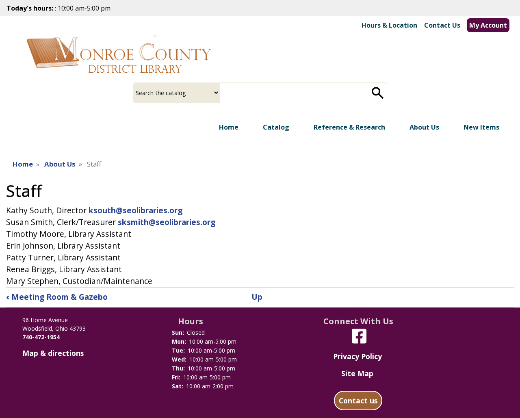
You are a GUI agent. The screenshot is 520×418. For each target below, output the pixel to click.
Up (256, 296)
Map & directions (53, 353)
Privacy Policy (357, 356)
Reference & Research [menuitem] (349, 127)
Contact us (358, 400)
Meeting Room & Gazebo (57, 296)
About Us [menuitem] (424, 127)
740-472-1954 (41, 337)
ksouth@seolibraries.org (135, 210)
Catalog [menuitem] (276, 127)
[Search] (378, 93)
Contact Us (442, 25)
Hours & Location (389, 25)
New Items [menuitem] (481, 127)
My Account (488, 25)
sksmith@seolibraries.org (166, 222)
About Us (60, 164)
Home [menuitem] (228, 127)
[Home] (118, 55)
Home (23, 164)
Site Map (357, 373)
